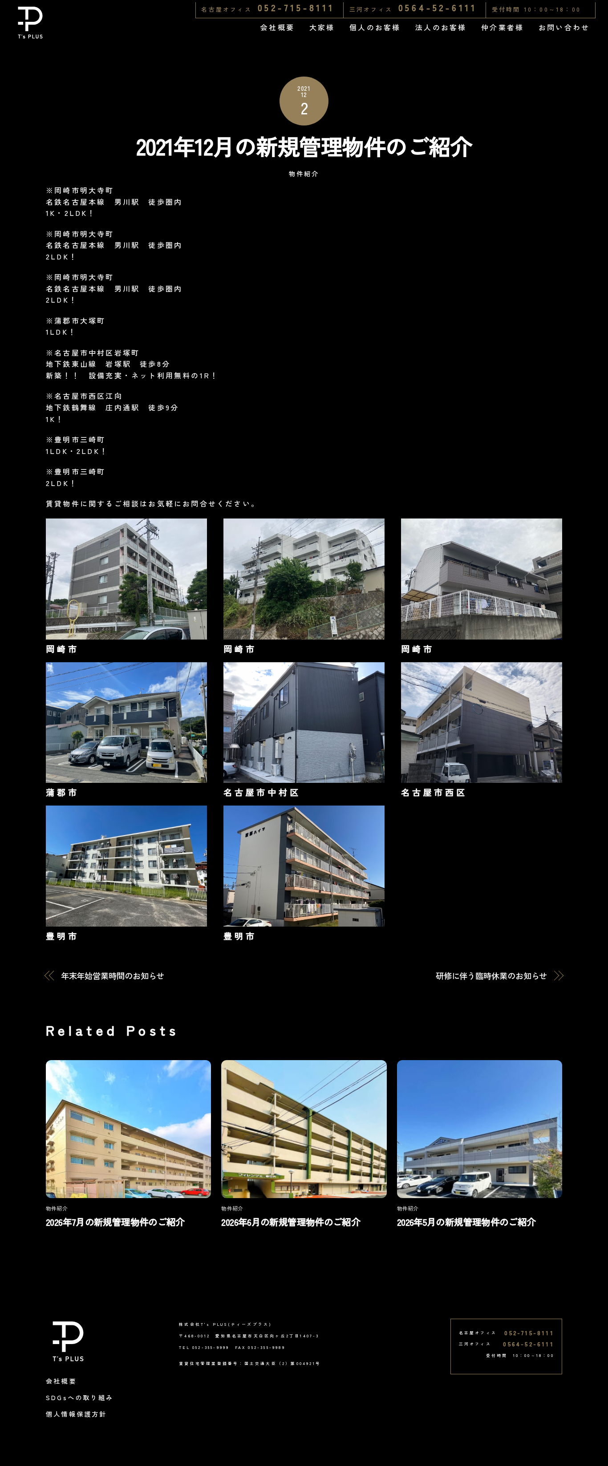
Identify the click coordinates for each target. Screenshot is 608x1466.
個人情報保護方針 (76, 1413)
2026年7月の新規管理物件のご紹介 (115, 1221)
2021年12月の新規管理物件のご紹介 (304, 146)
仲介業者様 (502, 27)
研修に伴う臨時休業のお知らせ (491, 975)
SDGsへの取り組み (79, 1397)
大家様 (322, 27)
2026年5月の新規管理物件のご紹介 (466, 1221)
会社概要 (277, 27)
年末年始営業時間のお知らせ (113, 975)
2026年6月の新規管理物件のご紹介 (290, 1221)
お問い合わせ (564, 27)
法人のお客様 (440, 27)
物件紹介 (304, 173)
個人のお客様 (375, 27)
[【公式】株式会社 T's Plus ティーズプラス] (30, 35)
